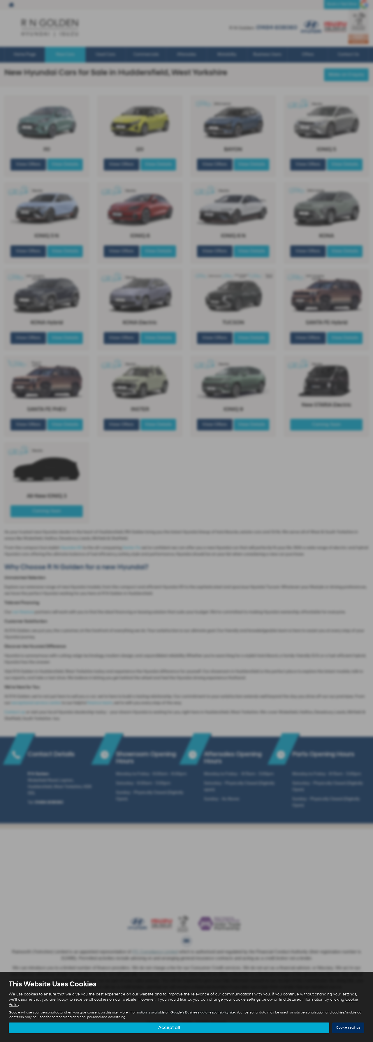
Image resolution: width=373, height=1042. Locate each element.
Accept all (169, 1027)
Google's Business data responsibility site (202, 1012)
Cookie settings (348, 1027)
